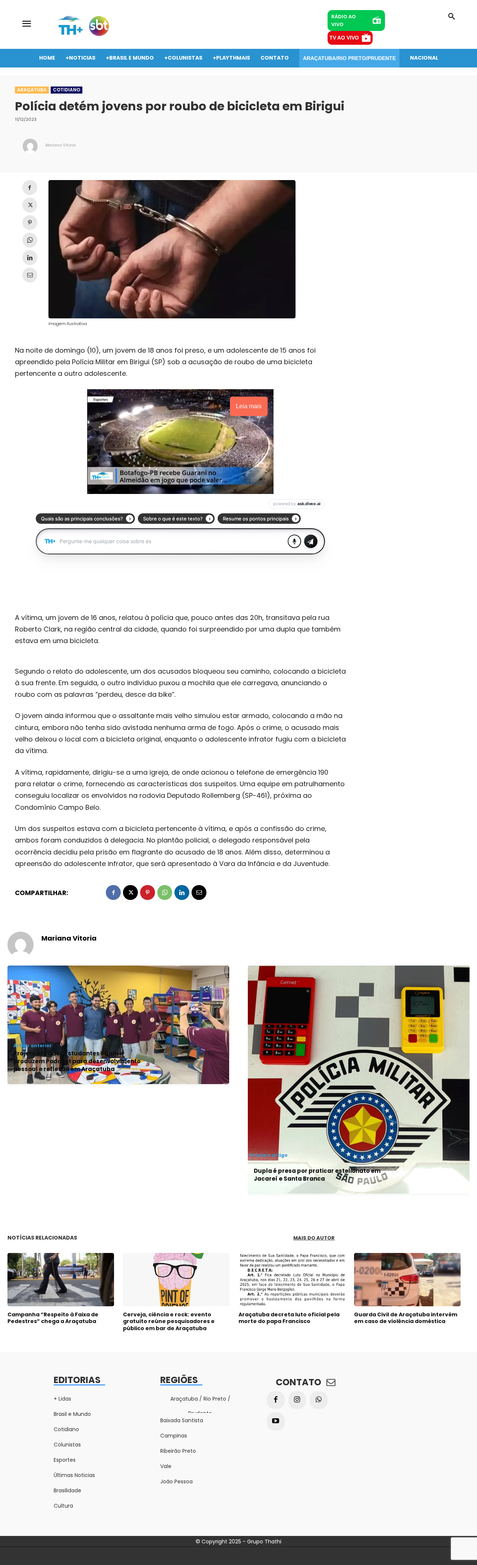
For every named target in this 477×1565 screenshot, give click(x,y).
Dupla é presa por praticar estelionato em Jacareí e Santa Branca (317, 1175)
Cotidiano (66, 89)
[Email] (29, 275)
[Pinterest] (29, 222)
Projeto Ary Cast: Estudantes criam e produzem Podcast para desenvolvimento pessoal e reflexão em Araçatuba (76, 1061)
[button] (452, 17)
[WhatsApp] (29, 240)
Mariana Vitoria (60, 145)
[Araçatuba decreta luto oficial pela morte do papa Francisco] (291, 1279)
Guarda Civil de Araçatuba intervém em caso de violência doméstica (405, 1318)
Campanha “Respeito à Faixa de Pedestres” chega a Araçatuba (52, 1318)
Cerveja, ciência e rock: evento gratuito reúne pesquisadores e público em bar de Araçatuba (169, 1321)
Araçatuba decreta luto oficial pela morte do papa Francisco (288, 1318)
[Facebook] (29, 187)
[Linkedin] (29, 257)
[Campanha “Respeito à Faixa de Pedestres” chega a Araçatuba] (60, 1279)
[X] (29, 205)
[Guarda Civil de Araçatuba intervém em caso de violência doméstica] (407, 1279)
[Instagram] (297, 1400)
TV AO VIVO (344, 38)
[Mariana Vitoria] (30, 146)
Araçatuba (32, 89)
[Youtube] (276, 1421)
